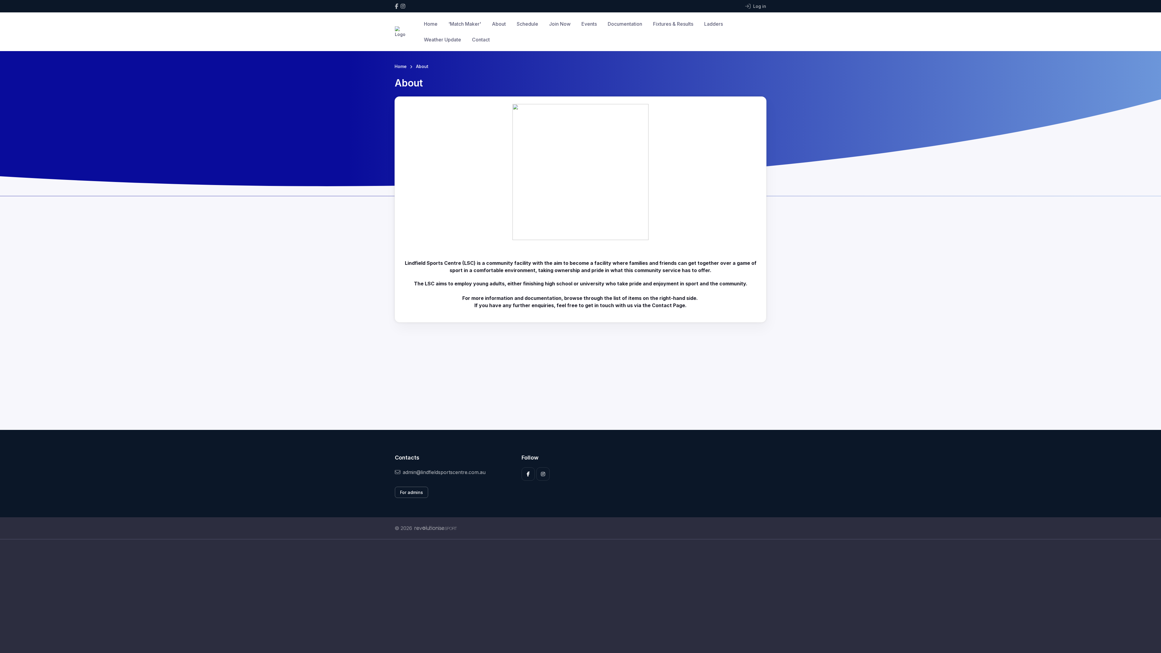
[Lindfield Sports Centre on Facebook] (396, 6)
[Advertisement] (576, 596)
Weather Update (442, 40)
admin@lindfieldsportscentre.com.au (444, 472)
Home (430, 24)
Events (589, 24)
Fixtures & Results (673, 24)
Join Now (560, 24)
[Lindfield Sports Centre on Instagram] (403, 6)
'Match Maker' (464, 24)
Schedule (527, 24)
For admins (411, 492)
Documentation (625, 24)
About (499, 24)
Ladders (713, 24)
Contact (481, 40)
